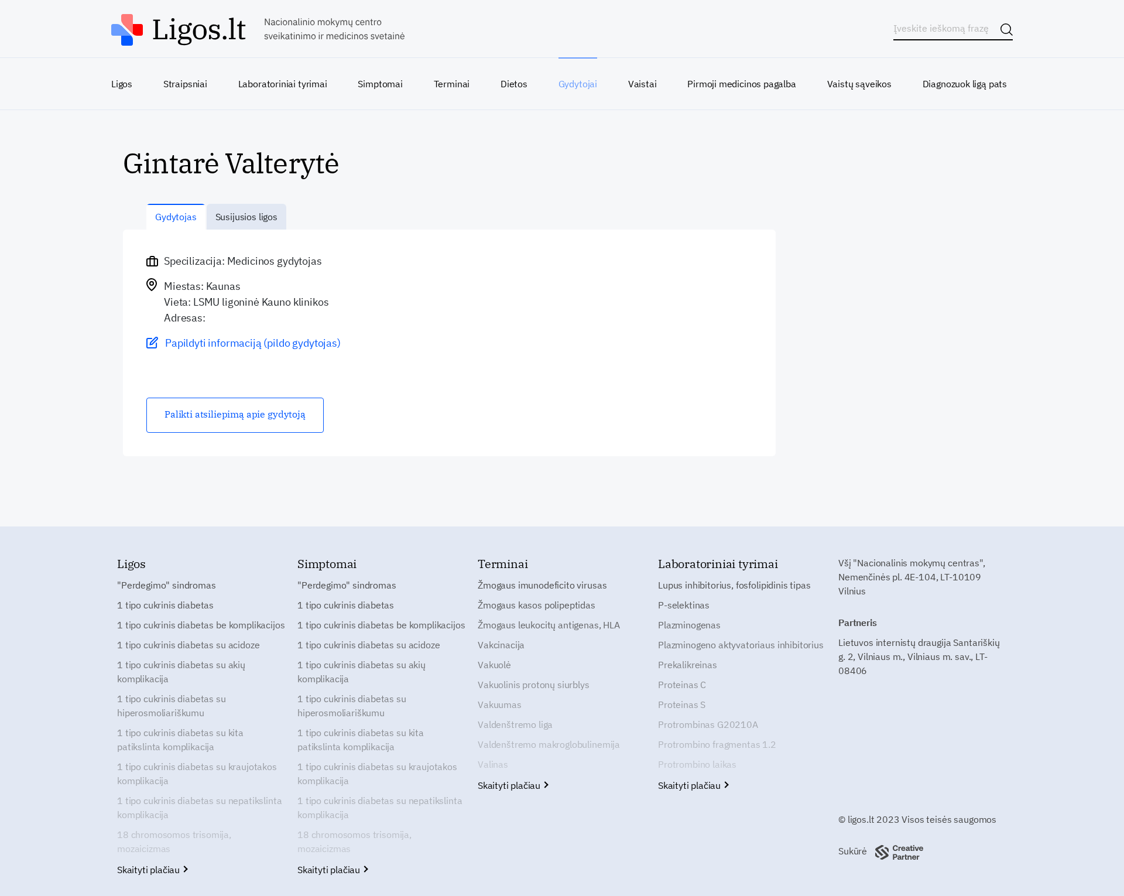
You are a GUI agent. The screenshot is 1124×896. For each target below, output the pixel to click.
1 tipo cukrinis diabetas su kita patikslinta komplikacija (180, 740)
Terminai (452, 84)
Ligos (121, 84)
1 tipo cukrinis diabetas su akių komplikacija (181, 672)
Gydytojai (577, 84)
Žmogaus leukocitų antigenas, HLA (549, 625)
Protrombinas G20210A (708, 724)
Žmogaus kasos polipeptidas (536, 605)
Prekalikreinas (687, 665)
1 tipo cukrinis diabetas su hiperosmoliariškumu (171, 706)
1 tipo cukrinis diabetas (165, 605)
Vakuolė (494, 665)
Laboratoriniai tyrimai (282, 84)
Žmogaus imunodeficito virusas (542, 585)
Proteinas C (682, 684)
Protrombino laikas (697, 764)
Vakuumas (500, 704)
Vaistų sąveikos (859, 84)
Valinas (493, 764)
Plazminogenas (689, 625)
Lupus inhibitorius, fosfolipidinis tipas (734, 585)
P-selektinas (684, 605)
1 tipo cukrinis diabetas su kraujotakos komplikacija (197, 773)
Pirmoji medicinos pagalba (741, 84)
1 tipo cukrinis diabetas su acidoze (188, 645)
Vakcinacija (501, 645)
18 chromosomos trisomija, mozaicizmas (174, 841)
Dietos (514, 84)
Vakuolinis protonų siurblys (534, 684)
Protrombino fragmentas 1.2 (717, 744)
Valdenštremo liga (515, 724)
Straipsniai (185, 84)
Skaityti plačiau (149, 870)
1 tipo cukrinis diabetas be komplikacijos (201, 625)
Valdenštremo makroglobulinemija (549, 744)
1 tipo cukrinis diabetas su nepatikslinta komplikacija (199, 807)
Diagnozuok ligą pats (965, 84)
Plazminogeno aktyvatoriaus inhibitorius (741, 645)
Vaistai (642, 84)
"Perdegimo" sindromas (166, 585)
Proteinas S (681, 704)
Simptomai (380, 84)
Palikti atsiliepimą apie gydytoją (235, 414)
